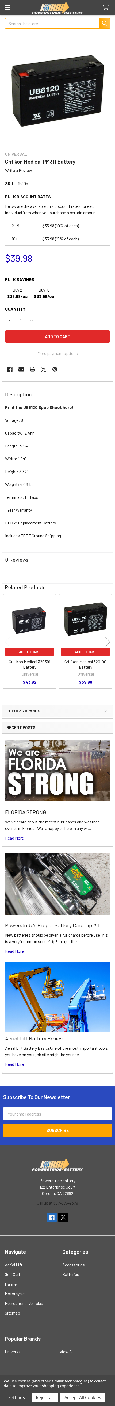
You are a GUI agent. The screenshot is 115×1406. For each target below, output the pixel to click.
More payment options (57, 353)
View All (67, 1351)
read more (14, 837)
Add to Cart (29, 652)
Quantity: (16, 308)
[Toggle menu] (7, 7)
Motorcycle (15, 1293)
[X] (43, 369)
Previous (7, 642)
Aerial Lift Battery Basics (34, 1038)
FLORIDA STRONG (25, 812)
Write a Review (18, 170)
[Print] (32, 369)
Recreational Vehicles (24, 1303)
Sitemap (12, 1312)
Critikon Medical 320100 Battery (85, 664)
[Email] (21, 369)
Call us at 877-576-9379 (57, 1202)
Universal (13, 1351)
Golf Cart (12, 1274)
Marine (11, 1283)
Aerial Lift (13, 1264)
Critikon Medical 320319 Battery (29, 664)
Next (108, 642)
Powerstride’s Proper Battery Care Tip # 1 (52, 925)
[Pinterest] (55, 369)
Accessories (73, 1264)
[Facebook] (10, 369)
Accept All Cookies (82, 1397)
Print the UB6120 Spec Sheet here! (39, 407)
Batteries (70, 1274)
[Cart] (107, 7)
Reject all (45, 1397)
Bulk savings (19, 279)
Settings (16, 1397)
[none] (57, 92)
